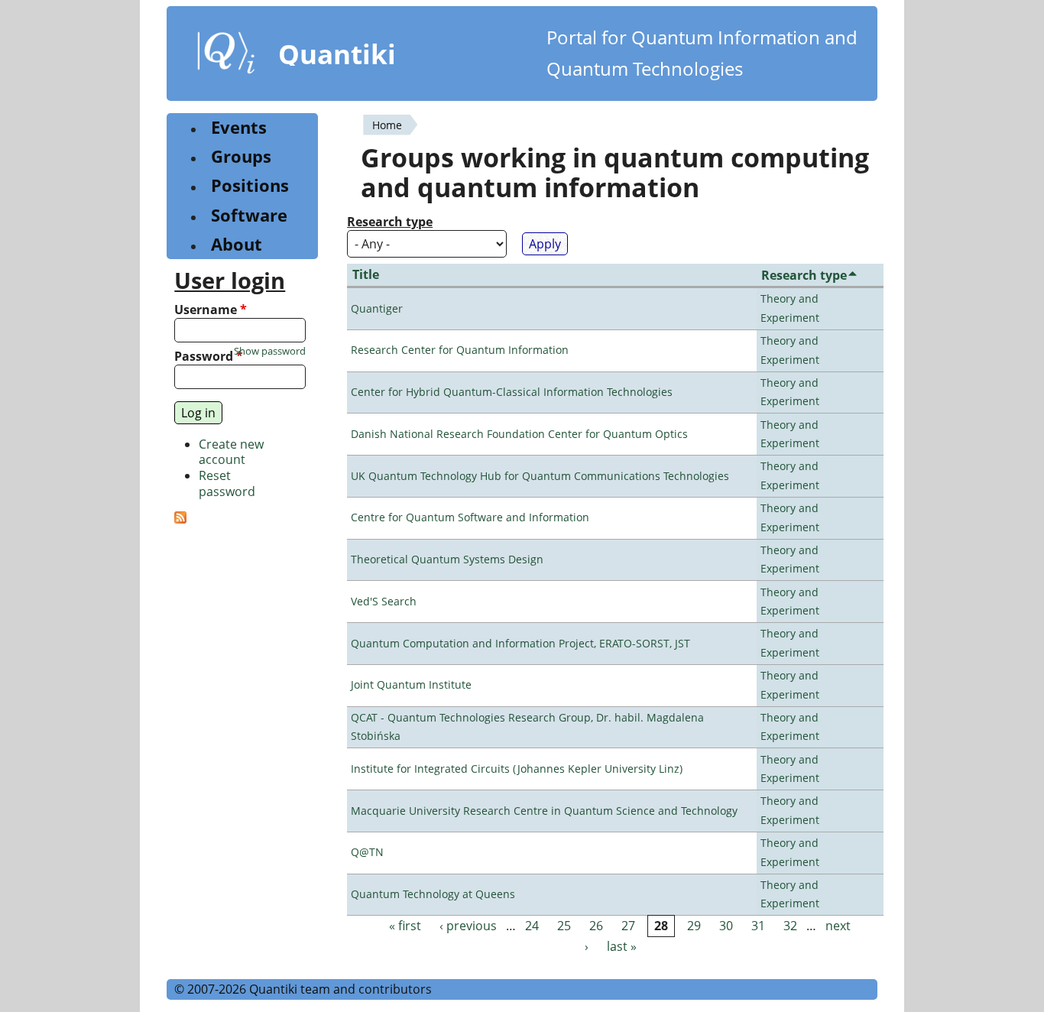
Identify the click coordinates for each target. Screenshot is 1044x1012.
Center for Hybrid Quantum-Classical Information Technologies (512, 391)
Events (239, 127)
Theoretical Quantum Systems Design (447, 559)
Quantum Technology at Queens (433, 894)
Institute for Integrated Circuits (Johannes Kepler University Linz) (516, 768)
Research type (390, 222)
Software (249, 215)
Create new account (231, 452)
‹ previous (468, 925)
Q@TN (367, 852)
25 (564, 925)
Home (387, 125)
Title (365, 274)
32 (790, 925)
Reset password (227, 483)
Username (210, 310)
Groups (241, 156)
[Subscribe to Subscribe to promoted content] (180, 519)
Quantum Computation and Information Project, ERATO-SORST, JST (520, 643)
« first (405, 925)
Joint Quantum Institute (411, 684)
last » (622, 946)
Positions (250, 185)
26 (596, 925)
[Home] (226, 55)
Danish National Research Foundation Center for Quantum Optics (519, 434)
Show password (270, 351)
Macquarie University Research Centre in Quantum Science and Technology (544, 810)
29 (694, 925)
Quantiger (377, 308)
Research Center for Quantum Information (460, 349)
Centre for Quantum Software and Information (470, 517)
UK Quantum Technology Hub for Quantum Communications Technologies (540, 476)
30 (726, 925)
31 (758, 925)
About (236, 244)
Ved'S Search (384, 601)
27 (628, 925)
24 (532, 925)
